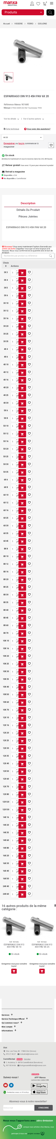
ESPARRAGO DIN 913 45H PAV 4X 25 (42, 945)
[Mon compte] (32, 3)
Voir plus (27, 1059)
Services (5, 1015)
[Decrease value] (16, 274)
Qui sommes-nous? (10, 1023)
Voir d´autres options (34, 119)
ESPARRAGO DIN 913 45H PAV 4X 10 (14, 945)
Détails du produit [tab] (28, 210)
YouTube (5, 1085)
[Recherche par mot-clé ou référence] (50, 12)
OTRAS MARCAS (18, 108)
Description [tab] (28, 203)
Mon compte (7, 1027)
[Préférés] (38, 3)
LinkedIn (11, 1085)
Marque (7, 108)
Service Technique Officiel (13, 1019)
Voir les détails (12, 119)
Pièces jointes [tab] (28, 216)
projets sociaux (34, 1134)
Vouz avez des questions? (38, 129)
